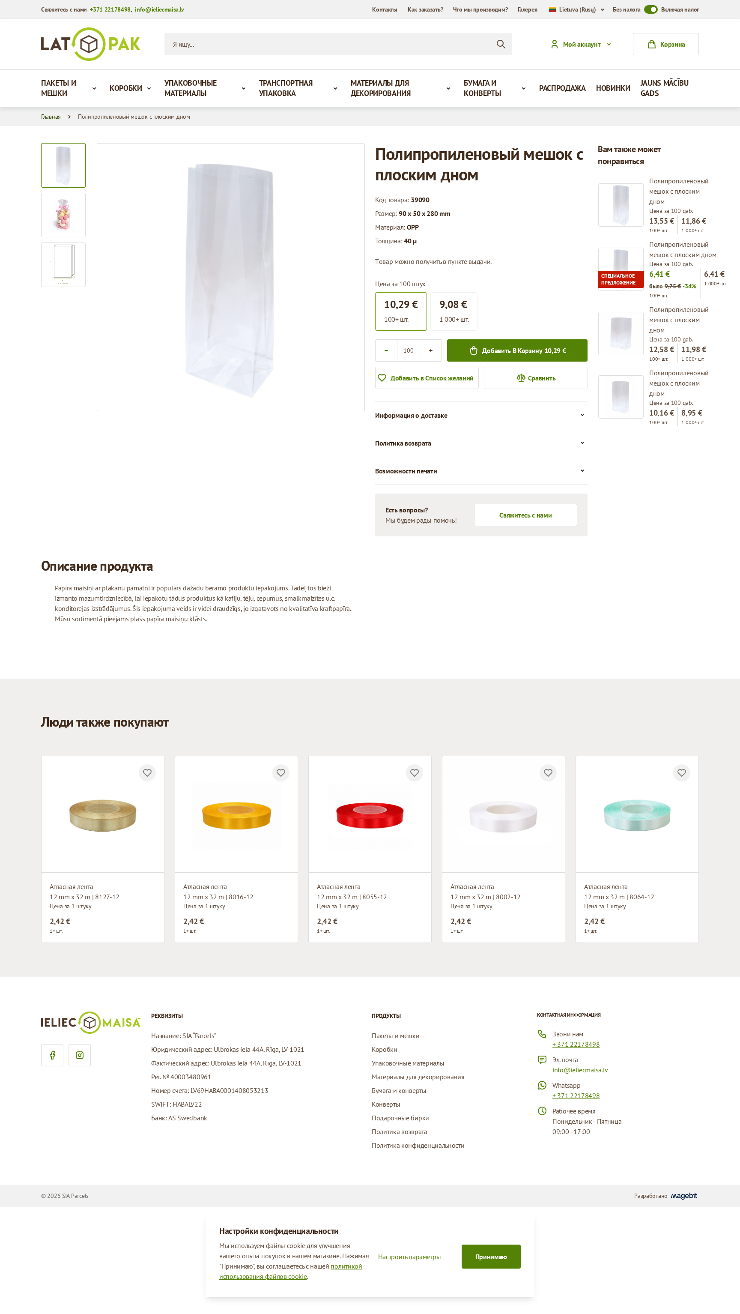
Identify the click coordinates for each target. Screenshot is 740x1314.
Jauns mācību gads (665, 88)
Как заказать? (425, 9)
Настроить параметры (409, 1256)
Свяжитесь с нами (525, 515)
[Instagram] (80, 1055)
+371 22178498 (110, 9)
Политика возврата (399, 1131)
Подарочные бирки (400, 1117)
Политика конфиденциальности (418, 1145)
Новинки (613, 88)
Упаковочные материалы (190, 88)
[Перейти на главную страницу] (90, 44)
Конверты (386, 1104)
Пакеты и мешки (58, 88)
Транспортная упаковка (286, 88)
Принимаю (491, 1256)
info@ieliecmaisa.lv (159, 9)
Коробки (126, 88)
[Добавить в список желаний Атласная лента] (147, 773)
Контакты (384, 9)
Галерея (527, 9)
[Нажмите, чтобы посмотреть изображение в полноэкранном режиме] (231, 277)
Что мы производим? (480, 9)
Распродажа (562, 88)
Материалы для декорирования (381, 88)
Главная (51, 116)
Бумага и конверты (482, 88)
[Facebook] (52, 1055)
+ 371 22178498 (576, 1044)
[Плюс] (431, 350)
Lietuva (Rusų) (577, 9)
